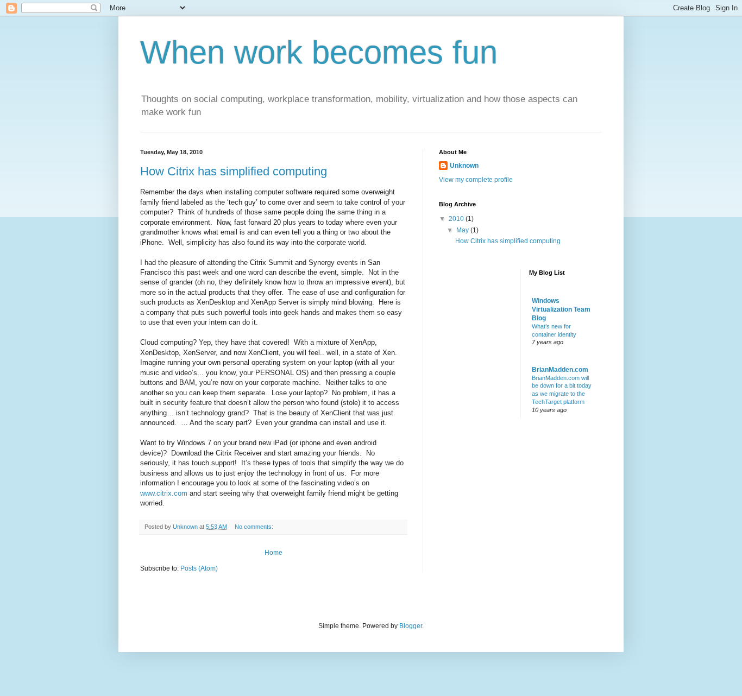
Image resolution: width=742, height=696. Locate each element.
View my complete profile (476, 180)
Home (273, 552)
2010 (457, 219)
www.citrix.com (163, 493)
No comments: (255, 526)
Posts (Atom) (199, 568)
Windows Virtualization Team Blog (561, 309)
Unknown (464, 165)
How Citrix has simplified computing (233, 171)
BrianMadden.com (560, 370)
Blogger (410, 626)
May (463, 230)
